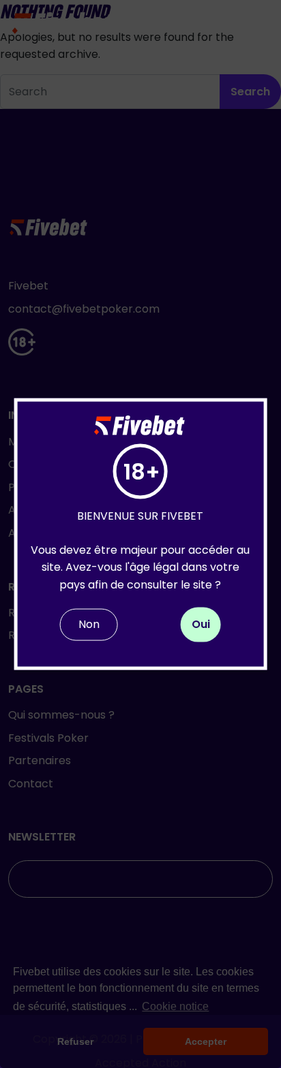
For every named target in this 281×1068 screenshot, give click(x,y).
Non (89, 624)
